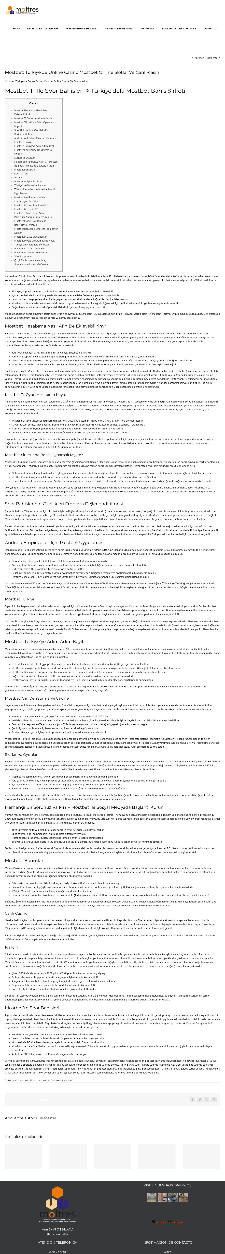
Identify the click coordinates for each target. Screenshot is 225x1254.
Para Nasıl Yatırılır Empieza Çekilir (33, 217)
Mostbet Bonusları (24, 169)
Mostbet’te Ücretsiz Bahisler (29, 248)
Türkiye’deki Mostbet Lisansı (30, 185)
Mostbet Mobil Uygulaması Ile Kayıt (34, 240)
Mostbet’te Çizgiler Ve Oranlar (31, 252)
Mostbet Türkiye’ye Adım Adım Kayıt (34, 145)
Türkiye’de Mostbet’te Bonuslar (31, 244)
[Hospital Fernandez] (173, 1197)
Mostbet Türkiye (23, 142)
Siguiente (212, 57)
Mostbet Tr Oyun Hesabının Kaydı (33, 118)
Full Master (13, 1080)
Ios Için (18, 177)
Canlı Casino (21, 173)
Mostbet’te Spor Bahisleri (28, 181)
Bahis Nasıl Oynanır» (26, 224)
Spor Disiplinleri (23, 256)
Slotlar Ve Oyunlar (24, 157)
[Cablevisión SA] (183, 1197)
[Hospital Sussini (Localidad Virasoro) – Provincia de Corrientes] (152, 1197)
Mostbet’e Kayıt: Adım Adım (29, 213)
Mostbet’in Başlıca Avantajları (30, 236)
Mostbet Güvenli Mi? (26, 209)
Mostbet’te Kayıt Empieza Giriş (31, 205)
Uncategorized (43, 1080)
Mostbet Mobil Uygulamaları (30, 220)
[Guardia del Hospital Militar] (162, 1197)
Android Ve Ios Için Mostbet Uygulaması (36, 138)
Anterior (199, 57)
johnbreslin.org (151, 386)
